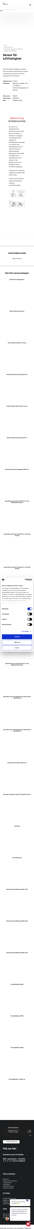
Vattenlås (17, 826)
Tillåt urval (17, 642)
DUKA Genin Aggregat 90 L (17, 279)
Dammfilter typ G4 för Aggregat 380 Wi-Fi (17, 469)
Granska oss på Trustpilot (13, 1155)
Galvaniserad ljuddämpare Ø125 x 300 (17, 889)
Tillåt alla (17, 636)
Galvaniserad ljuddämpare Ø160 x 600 (17, 952)
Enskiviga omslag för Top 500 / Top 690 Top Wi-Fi (17, 794)
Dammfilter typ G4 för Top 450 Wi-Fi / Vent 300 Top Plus (17, 535)
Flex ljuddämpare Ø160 (17, 1047)
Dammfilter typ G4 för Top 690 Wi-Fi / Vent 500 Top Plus (17, 568)
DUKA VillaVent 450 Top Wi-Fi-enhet (17, 406)
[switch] (29, 614)
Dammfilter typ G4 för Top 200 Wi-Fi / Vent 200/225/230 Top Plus (17, 502)
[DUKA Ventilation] (5, 4)
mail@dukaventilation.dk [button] (11, 1141)
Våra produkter (8, 47)
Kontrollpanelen (17, 857)
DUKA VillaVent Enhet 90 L (17, 311)
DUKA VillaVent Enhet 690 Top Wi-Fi (17, 437)
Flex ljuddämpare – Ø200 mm (17, 1079)
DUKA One (6, 1179)
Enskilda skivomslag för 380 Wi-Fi (17, 762)
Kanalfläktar (6, 1184)
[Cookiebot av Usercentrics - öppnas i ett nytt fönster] (25, 580)
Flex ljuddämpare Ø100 (17, 984)
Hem (5, 45)
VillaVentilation (7, 1182)
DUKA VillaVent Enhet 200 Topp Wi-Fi (17, 374)
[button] (17, 14)
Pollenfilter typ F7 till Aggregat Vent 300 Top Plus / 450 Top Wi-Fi (17, 697)
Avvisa (17, 647)
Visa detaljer (25, 631)
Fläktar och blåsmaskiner (10, 1181)
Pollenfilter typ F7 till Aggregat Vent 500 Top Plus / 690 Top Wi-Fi (17, 730)
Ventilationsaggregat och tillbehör (13, 49)
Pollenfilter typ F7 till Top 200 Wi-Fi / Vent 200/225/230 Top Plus (17, 664)
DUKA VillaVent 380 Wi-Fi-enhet (17, 343)
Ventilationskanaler (8, 1186)
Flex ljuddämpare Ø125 (17, 1016)
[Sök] (8, 10)
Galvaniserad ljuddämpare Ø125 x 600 (17, 921)
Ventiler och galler (8, 1188)
